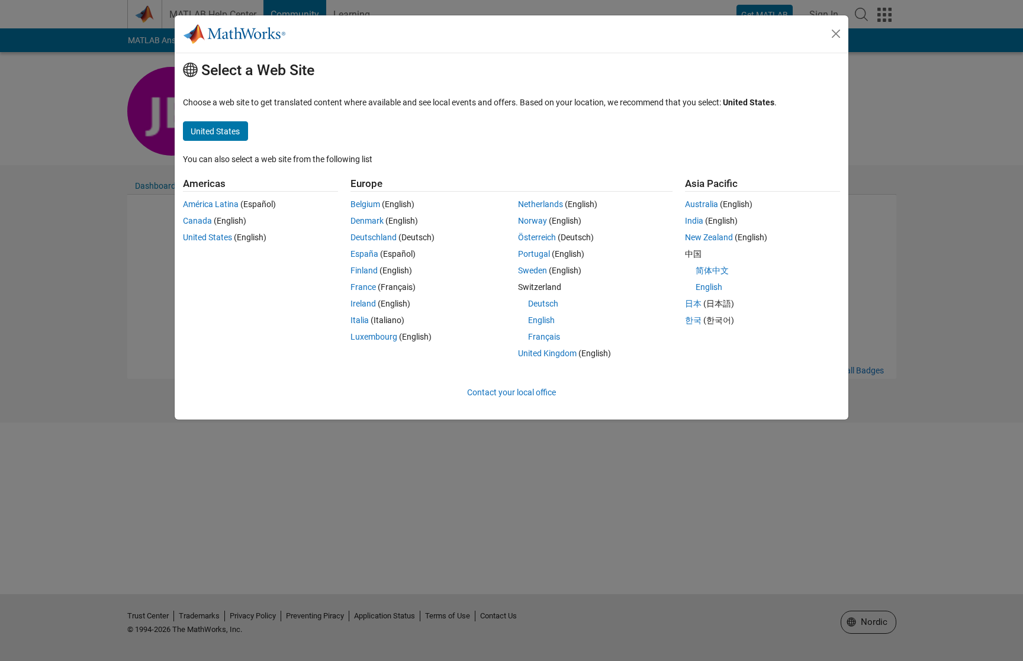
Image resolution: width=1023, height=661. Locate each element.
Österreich (537, 237)
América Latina (211, 204)
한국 (693, 320)
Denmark (367, 220)
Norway (532, 220)
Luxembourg (373, 336)
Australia (701, 204)
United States (207, 237)
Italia (359, 320)
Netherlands (540, 204)
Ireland (363, 303)
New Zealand (709, 237)
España (364, 254)
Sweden (532, 270)
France (363, 287)
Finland (364, 270)
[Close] (836, 33)
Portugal (534, 254)
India (694, 220)
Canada (197, 220)
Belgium (365, 204)
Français (544, 336)
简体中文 (712, 270)
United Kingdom (547, 353)
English (541, 320)
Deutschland (373, 237)
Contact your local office (511, 392)
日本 (693, 303)
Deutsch (543, 303)
